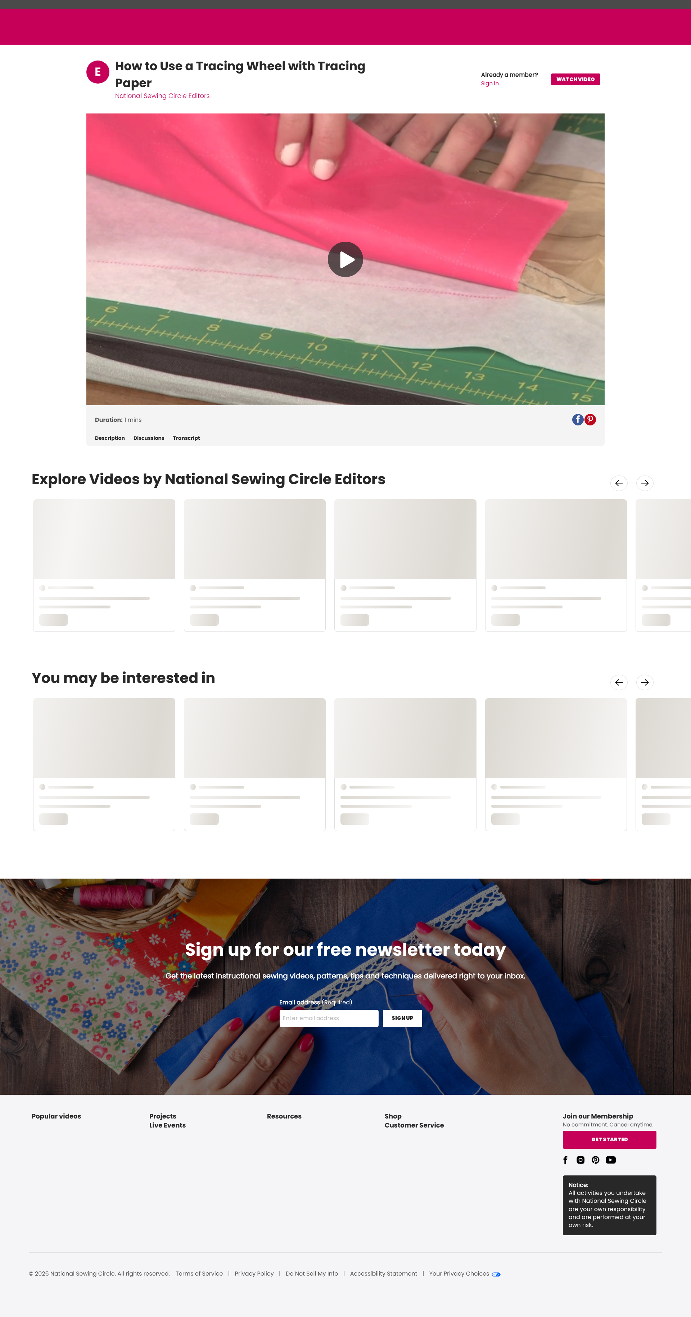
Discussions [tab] (149, 438)
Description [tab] (110, 438)
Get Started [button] (609, 1139)
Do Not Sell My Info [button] (312, 1274)
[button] (509, 79)
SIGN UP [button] (403, 1018)
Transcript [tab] (186, 438)
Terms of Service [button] (199, 1274)
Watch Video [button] (575, 79)
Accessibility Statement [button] (383, 1274)
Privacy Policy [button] (254, 1274)
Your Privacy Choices (459, 1274)
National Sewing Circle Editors (162, 96)
